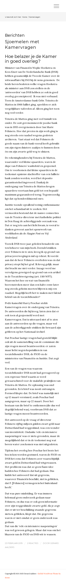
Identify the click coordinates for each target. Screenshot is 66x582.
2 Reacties (32, 543)
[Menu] (56, 6)
